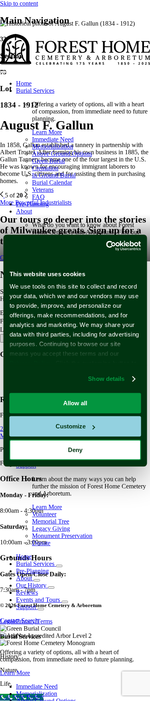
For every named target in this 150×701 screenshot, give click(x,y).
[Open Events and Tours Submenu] (65, 602)
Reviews (27, 592)
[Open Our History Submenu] (51, 587)
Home (24, 83)
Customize (71, 426)
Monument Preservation (62, 535)
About (24, 211)
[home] (75, 62)
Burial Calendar (52, 182)
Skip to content (19, 3)
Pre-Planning (32, 204)
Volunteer (44, 514)
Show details (106, 378)
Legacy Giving (51, 528)
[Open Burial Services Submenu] (59, 566)
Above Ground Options (62, 153)
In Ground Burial (54, 175)
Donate (41, 543)
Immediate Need (53, 139)
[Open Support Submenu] (41, 609)
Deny (75, 449)
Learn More (47, 132)
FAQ (38, 196)
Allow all (75, 403)
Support (27, 606)
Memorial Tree (50, 521)
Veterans (43, 189)
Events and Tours (39, 599)
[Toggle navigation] (3, 72)
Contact (10, 620)
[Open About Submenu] (37, 580)
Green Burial (48, 160)
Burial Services (35, 90)
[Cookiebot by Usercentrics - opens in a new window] (107, 246)
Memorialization (52, 146)
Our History (32, 585)
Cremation (45, 168)
